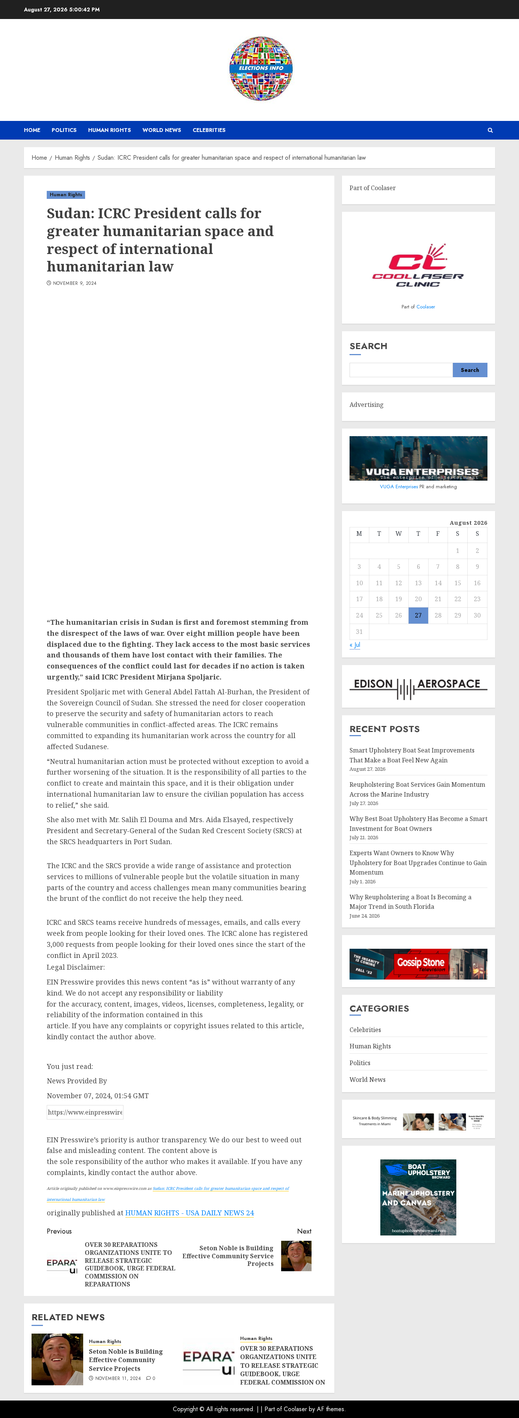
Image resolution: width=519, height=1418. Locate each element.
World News (161, 130)
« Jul (355, 645)
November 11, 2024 (118, 1379)
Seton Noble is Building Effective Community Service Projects (126, 1360)
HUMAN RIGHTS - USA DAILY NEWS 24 (189, 1212)
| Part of (272, 1409)
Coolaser (425, 307)
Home (32, 130)
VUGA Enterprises (399, 486)
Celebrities (209, 130)
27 (418, 615)
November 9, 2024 (75, 284)
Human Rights (109, 130)
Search (369, 346)
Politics (64, 130)
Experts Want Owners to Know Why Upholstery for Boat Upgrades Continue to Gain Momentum (418, 863)
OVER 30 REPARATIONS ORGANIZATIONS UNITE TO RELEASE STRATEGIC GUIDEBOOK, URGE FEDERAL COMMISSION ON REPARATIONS (282, 1369)
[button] (490, 130)
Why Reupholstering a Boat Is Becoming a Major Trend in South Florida (411, 902)
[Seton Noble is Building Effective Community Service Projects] (57, 1359)
